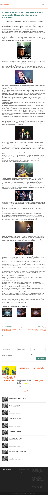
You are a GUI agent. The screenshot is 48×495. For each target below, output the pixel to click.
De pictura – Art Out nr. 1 (15, 405)
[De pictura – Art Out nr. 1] (5, 405)
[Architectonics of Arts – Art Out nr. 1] (5, 399)
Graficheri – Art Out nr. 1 (15, 418)
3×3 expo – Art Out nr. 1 (14, 458)
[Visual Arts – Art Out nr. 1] (5, 445)
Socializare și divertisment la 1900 (24, 368)
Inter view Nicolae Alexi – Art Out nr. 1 (18, 451)
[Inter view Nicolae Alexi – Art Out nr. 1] (5, 452)
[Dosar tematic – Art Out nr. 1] (5, 432)
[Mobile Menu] (45, 4)
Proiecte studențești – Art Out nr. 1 (17, 425)
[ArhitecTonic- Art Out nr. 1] (5, 439)
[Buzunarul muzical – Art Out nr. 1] (5, 412)
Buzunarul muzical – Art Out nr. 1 (17, 411)
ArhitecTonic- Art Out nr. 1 (15, 438)
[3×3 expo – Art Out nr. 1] (5, 458)
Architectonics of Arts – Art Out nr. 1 (17, 398)
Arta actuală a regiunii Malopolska (24, 390)
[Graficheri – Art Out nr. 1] (5, 419)
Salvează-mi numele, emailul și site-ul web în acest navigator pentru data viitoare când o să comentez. (23, 354)
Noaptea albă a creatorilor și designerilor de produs (39, 381)
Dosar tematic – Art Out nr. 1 (16, 431)
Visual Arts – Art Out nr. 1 (15, 444)
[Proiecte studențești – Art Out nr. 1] (5, 425)
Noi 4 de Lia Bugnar (9, 380)
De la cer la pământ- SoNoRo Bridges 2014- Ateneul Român (9, 377)
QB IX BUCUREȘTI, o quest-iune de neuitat (38, 368)
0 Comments (17, 400)
